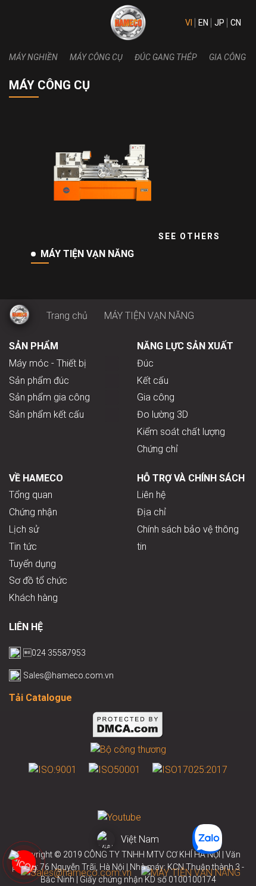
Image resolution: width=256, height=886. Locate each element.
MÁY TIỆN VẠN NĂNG (149, 315)
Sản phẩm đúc (39, 380)
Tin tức (23, 546)
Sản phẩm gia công (49, 397)
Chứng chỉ (157, 449)
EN (203, 22)
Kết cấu (152, 380)
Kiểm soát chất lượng (181, 431)
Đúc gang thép (166, 57)
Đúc (145, 363)
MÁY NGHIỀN (33, 57)
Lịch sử (24, 529)
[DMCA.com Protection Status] (128, 727)
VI (188, 22)
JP (219, 22)
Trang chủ (67, 315)
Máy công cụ (96, 57)
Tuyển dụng (32, 563)
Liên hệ (151, 494)
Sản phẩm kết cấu (46, 414)
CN (235, 22)
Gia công (227, 57)
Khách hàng (33, 597)
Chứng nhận (33, 512)
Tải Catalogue (40, 697)
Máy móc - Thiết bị (47, 363)
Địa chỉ (151, 512)
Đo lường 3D (162, 414)
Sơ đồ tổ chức (38, 580)
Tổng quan (30, 494)
